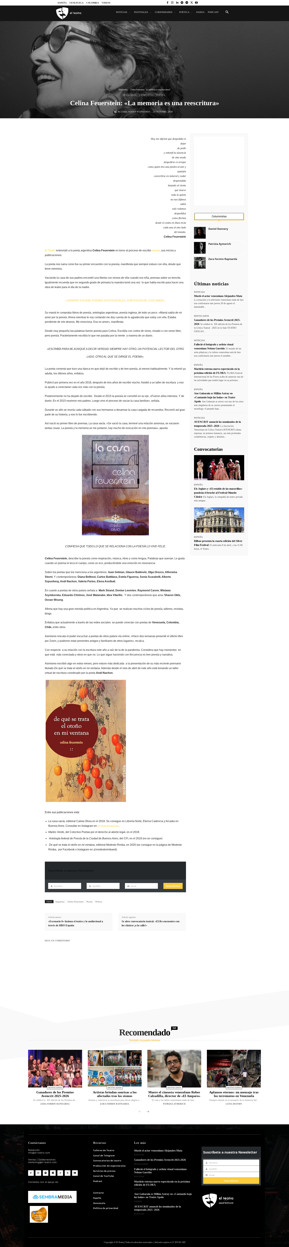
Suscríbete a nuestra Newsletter (71, 870)
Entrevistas (146, 95)
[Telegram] (186, 2)
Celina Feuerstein (76, 902)
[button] (227, 12)
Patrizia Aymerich (219, 243)
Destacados (123, 89)
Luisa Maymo (234, 1104)
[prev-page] (140, 1111)
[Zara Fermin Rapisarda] (115, 112)
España (198, 365)
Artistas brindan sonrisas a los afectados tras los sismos (115, 1094)
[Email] (166, 125)
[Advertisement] (219, 171)
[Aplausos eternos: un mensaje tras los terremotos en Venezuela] (234, 1069)
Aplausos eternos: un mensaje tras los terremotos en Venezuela (234, 1094)
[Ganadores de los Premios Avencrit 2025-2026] (55, 1069)
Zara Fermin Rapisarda (136, 112)
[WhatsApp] (150, 125)
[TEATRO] (68, 13)
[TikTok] (60, 1173)
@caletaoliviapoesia (108, 825)
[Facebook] (167, 2)
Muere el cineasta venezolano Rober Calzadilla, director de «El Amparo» (174, 1094)
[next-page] (147, 1111)
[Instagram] (172, 2)
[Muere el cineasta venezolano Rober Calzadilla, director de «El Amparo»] (174, 1069)
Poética (160, 95)
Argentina (60, 902)
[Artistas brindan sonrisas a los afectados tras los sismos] (115, 1069)
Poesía (89, 902)
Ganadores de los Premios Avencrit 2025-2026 (55, 1094)
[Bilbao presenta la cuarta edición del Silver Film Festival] (219, 520)
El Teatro (50, 250)
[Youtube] (196, 2)
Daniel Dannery (218, 228)
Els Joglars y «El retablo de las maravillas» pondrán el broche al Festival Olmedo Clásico (218, 492)
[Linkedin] (177, 2)
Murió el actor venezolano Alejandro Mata (218, 296)
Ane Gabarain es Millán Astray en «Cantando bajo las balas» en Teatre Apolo (214, 397)
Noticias (199, 292)
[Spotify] (182, 2)
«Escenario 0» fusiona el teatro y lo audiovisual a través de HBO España (75, 923)
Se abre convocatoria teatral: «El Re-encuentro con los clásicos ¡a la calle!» (150, 923)
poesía (156, 250)
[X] (191, 2)
